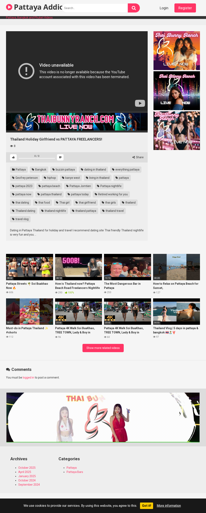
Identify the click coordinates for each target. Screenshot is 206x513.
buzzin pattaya (65, 169)
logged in (28, 377)
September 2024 (29, 484)
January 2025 (27, 476)
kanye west (72, 177)
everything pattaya (127, 169)
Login (164, 8)
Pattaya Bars (75, 472)
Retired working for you (113, 194)
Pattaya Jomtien (80, 186)
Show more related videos (103, 348)
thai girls (110, 202)
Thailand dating (25, 210)
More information (169, 506)
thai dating (22, 202)
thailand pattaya (85, 210)
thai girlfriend (87, 202)
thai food (44, 202)
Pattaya (20, 169)
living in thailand (99, 177)
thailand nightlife (55, 210)
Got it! (146, 506)
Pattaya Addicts (41, 7)
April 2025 (24, 472)
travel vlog (22, 219)
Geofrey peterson (26, 177)
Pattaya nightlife (111, 186)
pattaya (123, 177)
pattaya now (23, 194)
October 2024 (27, 480)
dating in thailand (95, 169)
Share (139, 157)
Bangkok (40, 169)
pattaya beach (50, 186)
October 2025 (27, 467)
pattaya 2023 (23, 186)
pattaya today (79, 194)
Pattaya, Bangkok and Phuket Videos (29, 17)
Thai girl (64, 202)
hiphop (51, 177)
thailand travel (114, 210)
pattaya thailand (51, 194)
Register (185, 8)
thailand (130, 202)
